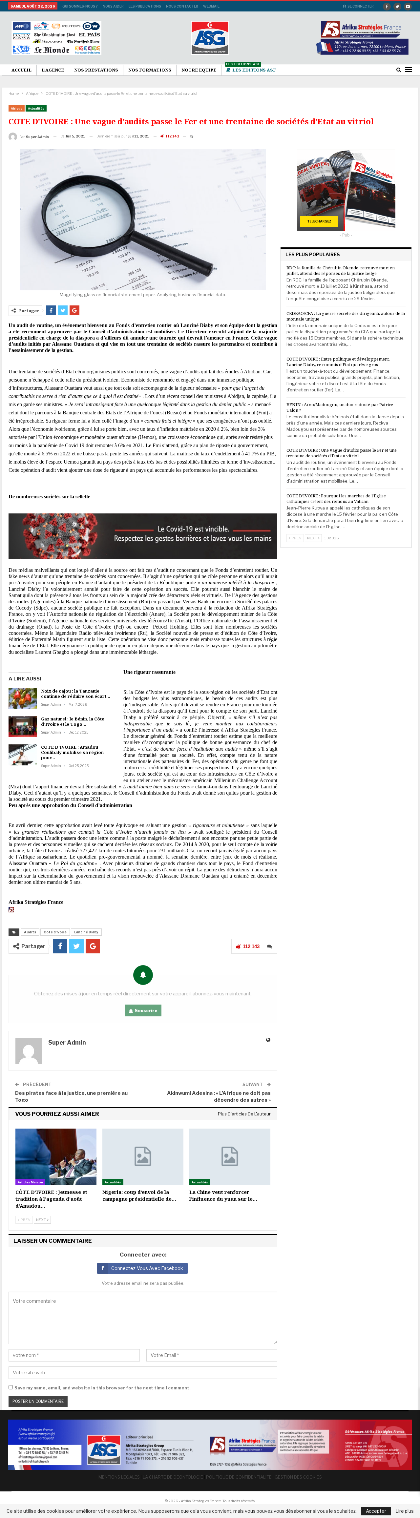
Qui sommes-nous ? (80, 6)
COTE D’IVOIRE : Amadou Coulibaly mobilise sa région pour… (72, 752)
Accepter (376, 1511)
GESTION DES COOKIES (298, 1477)
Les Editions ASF (251, 69)
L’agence (53, 70)
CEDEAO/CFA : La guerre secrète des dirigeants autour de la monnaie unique (345, 316)
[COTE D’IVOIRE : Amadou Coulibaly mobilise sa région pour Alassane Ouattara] (23, 754)
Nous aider (113, 6)
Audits (30, 932)
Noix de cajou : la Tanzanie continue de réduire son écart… (75, 693)
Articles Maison (30, 1182)
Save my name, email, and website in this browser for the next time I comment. (102, 1387)
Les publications (145, 6)
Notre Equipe (198, 70)
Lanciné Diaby (86, 932)
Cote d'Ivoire (55, 932)
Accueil (21, 70)
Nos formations (149, 70)
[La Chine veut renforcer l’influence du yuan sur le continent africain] (229, 1157)
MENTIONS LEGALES (119, 1477)
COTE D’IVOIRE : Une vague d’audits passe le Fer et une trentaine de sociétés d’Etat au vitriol (341, 453)
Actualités (36, 108)
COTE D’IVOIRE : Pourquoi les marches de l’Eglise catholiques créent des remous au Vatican (336, 498)
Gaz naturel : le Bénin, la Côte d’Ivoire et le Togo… (72, 721)
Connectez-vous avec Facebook (147, 1268)
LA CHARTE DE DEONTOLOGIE (173, 1477)
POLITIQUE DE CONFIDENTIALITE (239, 1477)
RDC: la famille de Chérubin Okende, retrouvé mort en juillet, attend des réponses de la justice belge (340, 270)
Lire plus (404, 1511)
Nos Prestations (96, 70)
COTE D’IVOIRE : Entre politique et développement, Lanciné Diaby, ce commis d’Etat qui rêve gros (338, 361)
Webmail (211, 6)
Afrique (16, 108)
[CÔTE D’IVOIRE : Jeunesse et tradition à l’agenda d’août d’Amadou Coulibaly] (55, 1157)
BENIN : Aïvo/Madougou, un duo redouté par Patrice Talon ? (339, 407)
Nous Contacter (182, 6)
